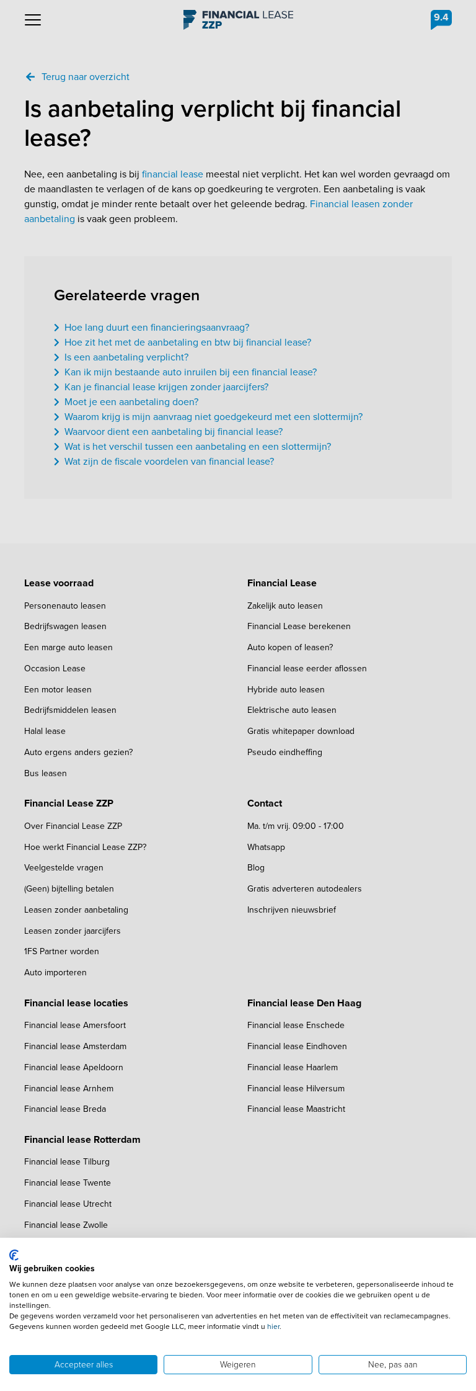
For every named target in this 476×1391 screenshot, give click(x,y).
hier (273, 1326)
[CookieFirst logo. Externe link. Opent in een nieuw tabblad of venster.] (14, 1255)
